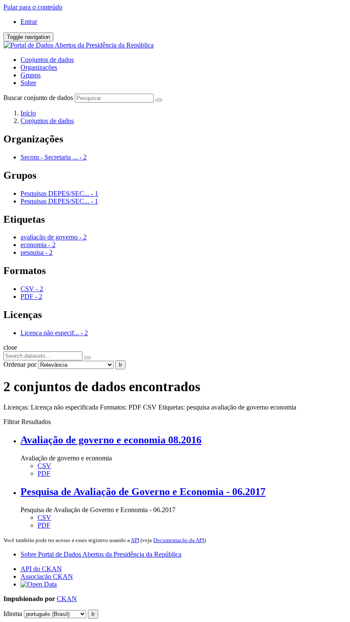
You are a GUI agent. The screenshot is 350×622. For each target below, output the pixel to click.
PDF (44, 473)
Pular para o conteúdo (32, 7)
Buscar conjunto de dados (38, 97)
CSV (44, 465)
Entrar (28, 21)
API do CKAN (41, 568)
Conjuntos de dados (47, 59)
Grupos (30, 75)
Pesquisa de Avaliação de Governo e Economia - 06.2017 (142, 491)
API (135, 540)
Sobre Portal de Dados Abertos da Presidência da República (100, 554)
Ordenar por (19, 364)
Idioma (12, 613)
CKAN (67, 598)
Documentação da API (178, 540)
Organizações (38, 67)
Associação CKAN (46, 576)
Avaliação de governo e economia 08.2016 (110, 439)
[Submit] (158, 100)
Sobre (28, 82)
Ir (120, 365)
